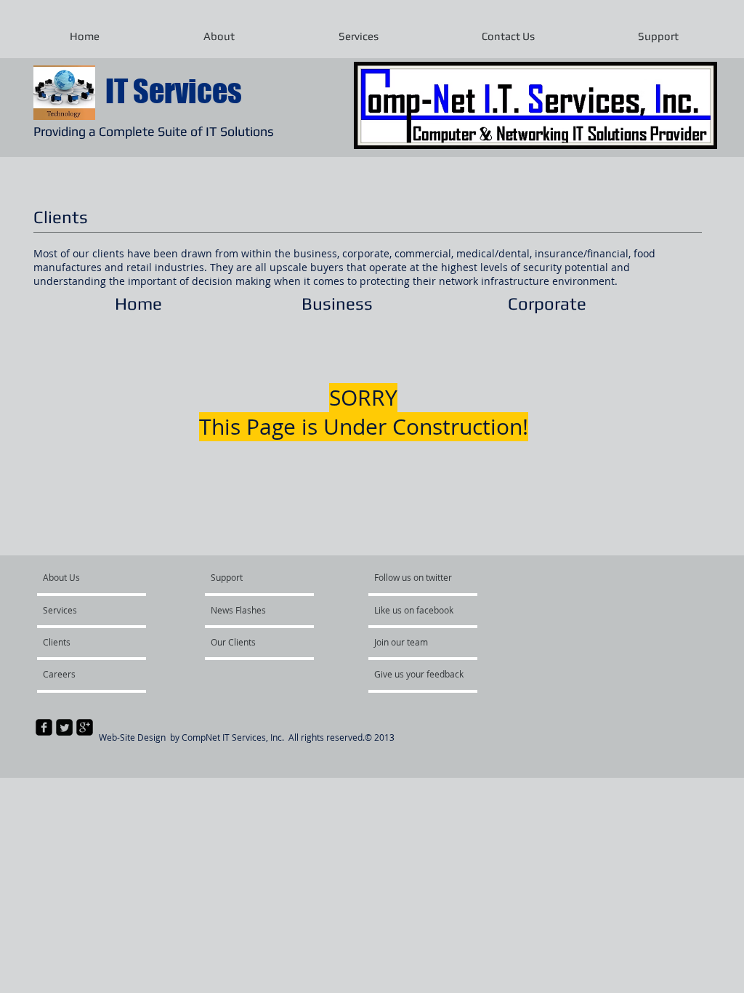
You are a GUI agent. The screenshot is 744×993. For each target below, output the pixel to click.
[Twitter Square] (64, 727)
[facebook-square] (44, 727)
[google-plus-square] (84, 727)
